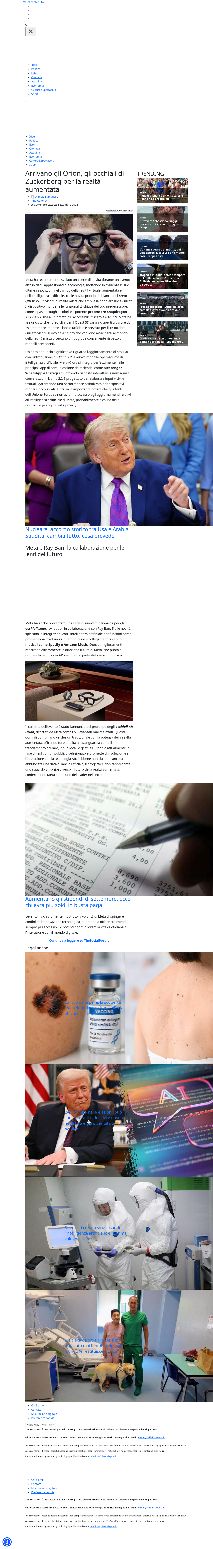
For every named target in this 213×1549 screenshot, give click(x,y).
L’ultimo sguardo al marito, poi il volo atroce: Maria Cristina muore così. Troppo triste (162, 253)
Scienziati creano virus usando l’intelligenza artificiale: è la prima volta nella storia (95, 1233)
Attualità (36, 81)
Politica (35, 69)
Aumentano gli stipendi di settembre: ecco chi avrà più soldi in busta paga (78, 902)
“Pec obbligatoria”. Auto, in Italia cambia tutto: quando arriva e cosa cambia (162, 310)
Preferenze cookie (42, 1418)
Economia (37, 85)
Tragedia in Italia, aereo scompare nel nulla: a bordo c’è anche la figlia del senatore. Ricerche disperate (162, 279)
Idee (34, 65)
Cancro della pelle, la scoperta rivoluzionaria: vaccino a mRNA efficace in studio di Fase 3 (93, 1007)
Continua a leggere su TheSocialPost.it (79, 940)
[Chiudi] (30, 31)
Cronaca (36, 77)
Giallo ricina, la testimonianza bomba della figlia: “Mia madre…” (162, 340)
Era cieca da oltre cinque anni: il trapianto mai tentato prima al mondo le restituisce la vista (94, 1345)
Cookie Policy (48, 1425)
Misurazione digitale (44, 1414)
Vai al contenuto (33, 2)
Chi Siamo (37, 1405)
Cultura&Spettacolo (43, 90)
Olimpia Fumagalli (46, 196)
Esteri (34, 73)
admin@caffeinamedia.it (151, 1437)
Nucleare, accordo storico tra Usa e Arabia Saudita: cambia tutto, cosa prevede (77, 532)
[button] (7, 1542)
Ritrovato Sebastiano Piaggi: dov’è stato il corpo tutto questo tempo (161, 224)
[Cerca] (26, 25)
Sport (34, 94)
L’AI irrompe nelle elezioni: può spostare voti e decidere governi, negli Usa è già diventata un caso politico (96, 1120)
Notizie (143, 192)
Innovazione (38, 200)
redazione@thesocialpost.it (103, 1456)
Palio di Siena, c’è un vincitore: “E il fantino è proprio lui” (161, 197)
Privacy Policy (33, 1425)
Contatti (36, 1409)
